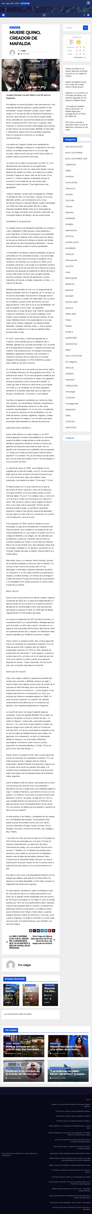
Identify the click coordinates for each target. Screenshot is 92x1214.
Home (88, 1099)
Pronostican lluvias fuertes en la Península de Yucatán (71, 1177)
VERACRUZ (70, 409)
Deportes (69, 212)
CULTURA (69, 200)
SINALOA (69, 368)
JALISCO (69, 266)
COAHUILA (70, 188)
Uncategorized (71, 403)
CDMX (68, 170)
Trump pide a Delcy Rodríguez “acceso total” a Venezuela (69, 1202)
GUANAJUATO (72, 242)
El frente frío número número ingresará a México (73, 1111)
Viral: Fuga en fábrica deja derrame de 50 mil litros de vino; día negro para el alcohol (41, 939)
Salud (67, 350)
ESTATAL (69, 236)
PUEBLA (69, 332)
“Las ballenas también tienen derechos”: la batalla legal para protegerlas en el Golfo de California (75, 111)
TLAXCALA (70, 398)
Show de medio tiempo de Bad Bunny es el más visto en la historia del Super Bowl (69, 1197)
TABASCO (69, 380)
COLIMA (69, 194)
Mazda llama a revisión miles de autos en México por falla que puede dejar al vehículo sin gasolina (69, 1159)
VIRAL (68, 415)
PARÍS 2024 (70, 314)
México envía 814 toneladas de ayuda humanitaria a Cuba (69, 1165)
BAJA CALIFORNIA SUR (76, 158)
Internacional (71, 260)
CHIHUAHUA (71, 182)
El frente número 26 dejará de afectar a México (73, 1121)
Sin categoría (15, 27)
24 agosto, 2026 (14, 1053)
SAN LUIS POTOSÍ (73, 356)
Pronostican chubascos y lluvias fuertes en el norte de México (71, 1171)
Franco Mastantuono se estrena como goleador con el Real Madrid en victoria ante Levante (69, 1134)
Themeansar (6, 1155)
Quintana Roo (71, 344)
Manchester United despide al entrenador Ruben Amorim (70, 1153)
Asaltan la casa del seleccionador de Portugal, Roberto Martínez (70, 1105)
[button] (84, 15)
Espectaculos (71, 230)
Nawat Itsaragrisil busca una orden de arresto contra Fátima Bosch (75, 84)
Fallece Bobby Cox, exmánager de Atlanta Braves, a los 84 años (69, 1127)
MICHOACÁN (71, 278)
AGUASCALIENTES (74, 147)
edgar (23, 51)
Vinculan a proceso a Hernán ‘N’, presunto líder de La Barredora (71, 1208)
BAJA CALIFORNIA (74, 153)
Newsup (32, 1153)
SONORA (69, 374)
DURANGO (70, 218)
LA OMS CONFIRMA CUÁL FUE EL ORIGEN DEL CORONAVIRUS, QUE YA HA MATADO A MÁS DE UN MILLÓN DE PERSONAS (19, 942)
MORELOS (69, 284)
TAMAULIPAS (71, 386)
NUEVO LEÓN (71, 302)
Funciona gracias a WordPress (13, 1153)
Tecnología (70, 392)
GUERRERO (70, 248)
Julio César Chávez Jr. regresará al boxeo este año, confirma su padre (72, 1147)
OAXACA (69, 308)
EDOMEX (69, 224)
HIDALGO (69, 254)
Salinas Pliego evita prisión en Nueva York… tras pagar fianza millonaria (71, 1190)
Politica (68, 326)
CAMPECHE (70, 164)
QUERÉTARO (71, 338)
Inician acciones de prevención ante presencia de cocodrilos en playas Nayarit (72, 1141)
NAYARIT (69, 296)
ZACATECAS (71, 427)
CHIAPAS (69, 176)
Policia (68, 320)
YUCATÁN (70, 421)
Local (67, 272)
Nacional (69, 290)
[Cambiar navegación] (44, 15)
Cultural (68, 206)
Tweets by (69, 438)
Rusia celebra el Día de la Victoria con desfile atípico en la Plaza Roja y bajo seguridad (69, 1183)
